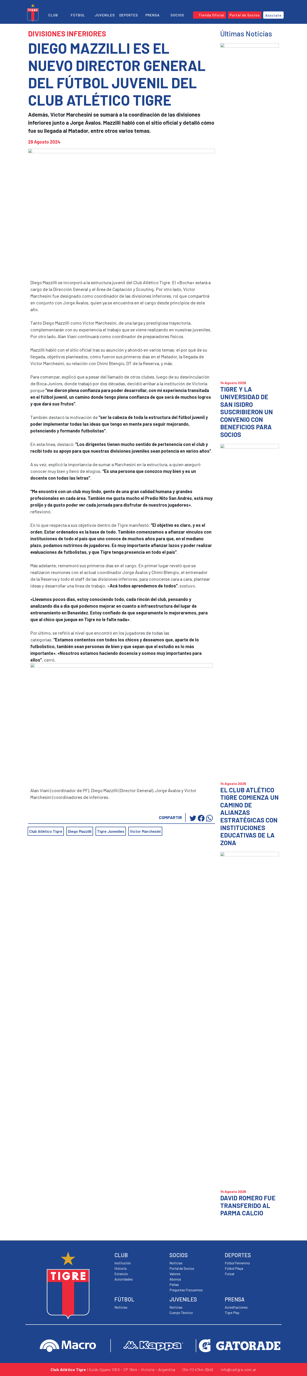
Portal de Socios (181, 1268)
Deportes (128, 15)
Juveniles (105, 15)
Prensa (152, 15)
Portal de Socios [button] (245, 15)
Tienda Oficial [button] (211, 15)
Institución (122, 1263)
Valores (174, 1274)
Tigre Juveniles (110, 831)
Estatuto (121, 1274)
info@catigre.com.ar (238, 1369)
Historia (120, 1268)
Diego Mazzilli (79, 831)
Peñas (174, 1284)
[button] (273, 5)
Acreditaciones (236, 1307)
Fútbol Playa (234, 1268)
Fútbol (78, 15)
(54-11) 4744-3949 (197, 1369)
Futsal (229, 1274)
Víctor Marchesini (145, 831)
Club (53, 15)
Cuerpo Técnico (181, 1312)
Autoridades (123, 1279)
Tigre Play (232, 1312)
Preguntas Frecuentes (186, 1290)
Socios (177, 15)
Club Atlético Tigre (45, 831)
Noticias (120, 1307)
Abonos (175, 1279)
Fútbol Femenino (237, 1263)
